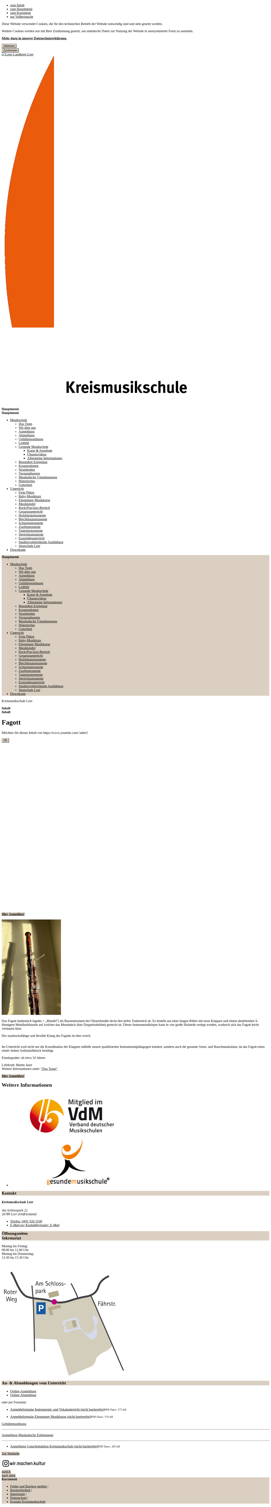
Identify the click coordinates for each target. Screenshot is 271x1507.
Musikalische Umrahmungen (38, 477)
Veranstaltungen (29, 473)
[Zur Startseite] (28, 326)
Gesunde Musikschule (33, 447)
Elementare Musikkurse (34, 500)
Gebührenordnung (31, 439)
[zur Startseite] (17, 54)
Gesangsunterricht (31, 511)
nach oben (8, 1475)
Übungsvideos (36, 454)
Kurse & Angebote (39, 450)
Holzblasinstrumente (32, 515)
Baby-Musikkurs (30, 496)
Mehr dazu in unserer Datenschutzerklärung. (34, 38)
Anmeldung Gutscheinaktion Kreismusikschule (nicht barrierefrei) (54, 1446)
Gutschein (25, 485)
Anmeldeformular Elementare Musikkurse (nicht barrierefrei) (50, 1416)
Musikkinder (27, 504)
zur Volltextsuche (21, 16)
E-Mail (34, 1225)
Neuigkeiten (27, 469)
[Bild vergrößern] (31, 967)
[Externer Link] (135, 1464)
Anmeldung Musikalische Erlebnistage (27, 1435)
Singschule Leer (29, 546)
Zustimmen (10, 50)
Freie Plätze (26, 492)
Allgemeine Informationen (44, 458)
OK (5, 740)
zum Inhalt (17, 5)
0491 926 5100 (26, 1221)
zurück (6, 1471)
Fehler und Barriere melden (28, 1486)
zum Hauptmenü (21, 9)
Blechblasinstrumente (33, 519)
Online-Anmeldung (23, 1391)
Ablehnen (9, 45)
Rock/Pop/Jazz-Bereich (34, 508)
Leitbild (24, 443)
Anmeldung (27, 431)
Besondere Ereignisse (33, 462)
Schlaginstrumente (31, 523)
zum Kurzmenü (20, 13)
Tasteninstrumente (31, 530)
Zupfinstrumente (30, 527)
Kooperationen (29, 466)
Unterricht (17, 488)
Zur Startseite (10, 1453)
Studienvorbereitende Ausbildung (41, 542)
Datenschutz (18, 1498)
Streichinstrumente (31, 534)
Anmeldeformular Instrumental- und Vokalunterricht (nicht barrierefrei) (57, 1409)
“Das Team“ (49, 1069)
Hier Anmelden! (13, 914)
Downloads (18, 549)
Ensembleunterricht (31, 538)
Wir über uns (27, 427)
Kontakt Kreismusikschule (28, 1501)
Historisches (27, 481)
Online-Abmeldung (23, 1395)
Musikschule (18, 420)
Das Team (25, 424)
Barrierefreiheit (20, 1490)
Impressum (17, 1494)
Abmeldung (27, 435)
